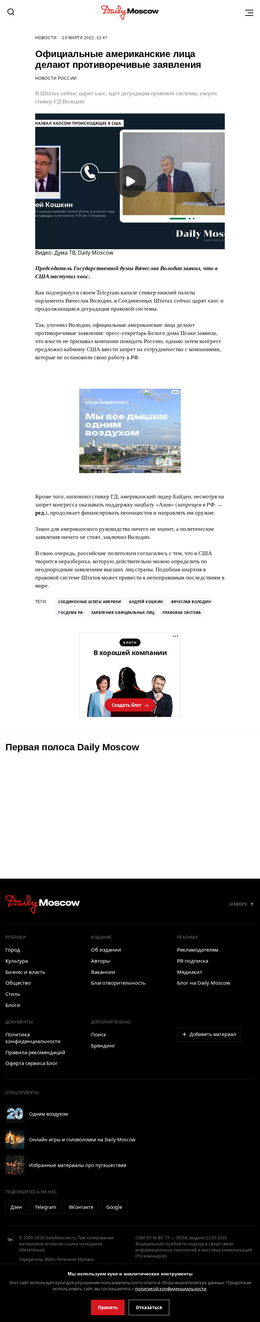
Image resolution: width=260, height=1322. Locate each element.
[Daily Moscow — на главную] (42, 904)
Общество (18, 982)
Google (114, 1207)
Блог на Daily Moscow (203, 982)
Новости (46, 37)
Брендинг (103, 1045)
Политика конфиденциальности (33, 1037)
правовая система (181, 612)
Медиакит (189, 971)
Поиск (98, 1034)
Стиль (12, 993)
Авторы (100, 960)
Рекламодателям (197, 949)
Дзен (16, 1207)
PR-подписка (192, 960)
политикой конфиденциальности (170, 1289)
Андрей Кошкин (146, 601)
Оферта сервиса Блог (31, 1063)
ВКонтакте (81, 1207)
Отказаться (149, 1307)
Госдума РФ (70, 612)
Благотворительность (118, 982)
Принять (108, 1307)
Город (12, 949)
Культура (16, 960)
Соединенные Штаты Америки (89, 601)
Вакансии (103, 971)
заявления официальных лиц (122, 612)
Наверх (238, 904)
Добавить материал (213, 1034)
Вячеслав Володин (191, 601)
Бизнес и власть (25, 971)
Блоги (12, 1005)
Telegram (45, 1207)
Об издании (106, 949)
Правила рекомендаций (35, 1052)
